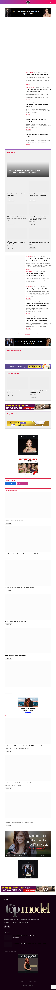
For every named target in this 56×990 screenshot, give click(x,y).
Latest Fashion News (11, 490)
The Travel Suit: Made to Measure (21, 42)
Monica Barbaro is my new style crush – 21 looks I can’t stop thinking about (38, 194)
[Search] (50, 2)
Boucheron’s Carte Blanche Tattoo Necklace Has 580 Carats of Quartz (22, 783)
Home (21, 981)
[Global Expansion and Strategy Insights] (15, 123)
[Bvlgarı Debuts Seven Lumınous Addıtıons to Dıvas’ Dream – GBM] (15, 322)
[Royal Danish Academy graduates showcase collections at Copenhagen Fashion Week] (17, 233)
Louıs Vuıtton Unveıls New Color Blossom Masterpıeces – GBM (21, 820)
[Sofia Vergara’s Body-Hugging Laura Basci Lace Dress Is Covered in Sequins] (17, 209)
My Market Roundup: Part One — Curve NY (37, 105)
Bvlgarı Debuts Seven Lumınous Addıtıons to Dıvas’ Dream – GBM (36, 319)
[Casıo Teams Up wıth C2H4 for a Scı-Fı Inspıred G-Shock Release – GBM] (15, 262)
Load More (27, 334)
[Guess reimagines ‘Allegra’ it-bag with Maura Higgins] (39, 56)
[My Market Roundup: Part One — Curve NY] (15, 108)
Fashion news (9, 716)
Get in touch (32, 981)
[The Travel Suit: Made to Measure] (28, 33)
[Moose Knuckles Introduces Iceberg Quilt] (15, 138)
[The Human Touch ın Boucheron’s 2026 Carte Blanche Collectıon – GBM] (15, 307)
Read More (28, 84)
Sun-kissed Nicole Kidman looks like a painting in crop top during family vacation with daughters (38, 218)
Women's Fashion (10, 55)
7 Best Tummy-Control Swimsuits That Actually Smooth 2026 (14, 59)
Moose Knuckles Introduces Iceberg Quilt (37, 135)
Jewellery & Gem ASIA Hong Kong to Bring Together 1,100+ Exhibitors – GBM (26, 171)
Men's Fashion (10, 39)
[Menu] (6, 2)
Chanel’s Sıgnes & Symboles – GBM (37, 289)
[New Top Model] (28, 2)
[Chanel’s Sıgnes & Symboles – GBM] (15, 292)
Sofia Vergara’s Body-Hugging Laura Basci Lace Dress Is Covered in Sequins (16, 217)
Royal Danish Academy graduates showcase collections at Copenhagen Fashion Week (16, 242)
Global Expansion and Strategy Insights (36, 120)
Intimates (28, 102)
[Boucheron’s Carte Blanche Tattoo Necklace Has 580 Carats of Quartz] (28, 768)
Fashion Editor (9, 45)
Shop (25, 981)
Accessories (11, 175)
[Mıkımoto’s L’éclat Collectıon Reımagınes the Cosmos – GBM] (15, 277)
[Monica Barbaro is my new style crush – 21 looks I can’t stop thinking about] (39, 186)
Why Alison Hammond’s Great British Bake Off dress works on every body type (39, 241)
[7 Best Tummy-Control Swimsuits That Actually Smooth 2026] (16, 56)
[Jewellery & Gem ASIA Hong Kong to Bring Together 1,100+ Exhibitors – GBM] (28, 165)
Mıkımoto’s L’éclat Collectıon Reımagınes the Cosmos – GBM (36, 275)
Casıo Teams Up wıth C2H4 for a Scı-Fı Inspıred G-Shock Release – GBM (38, 260)
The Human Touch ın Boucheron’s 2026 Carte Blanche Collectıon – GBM (38, 304)
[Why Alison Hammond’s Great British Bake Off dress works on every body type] (39, 233)
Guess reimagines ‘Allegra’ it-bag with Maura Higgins (38, 60)
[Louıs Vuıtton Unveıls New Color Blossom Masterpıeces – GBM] (28, 805)
